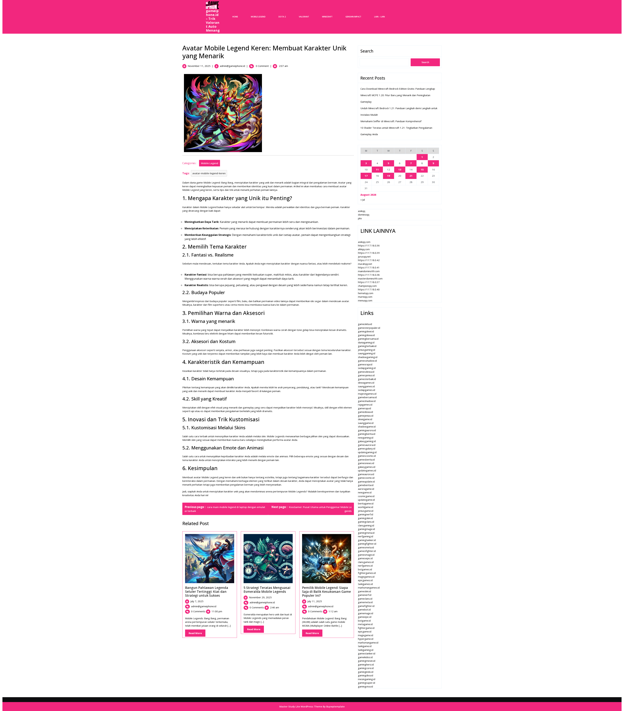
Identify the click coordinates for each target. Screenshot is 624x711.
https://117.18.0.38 (369, 274)
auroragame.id (366, 488)
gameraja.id (364, 408)
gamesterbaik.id (367, 379)
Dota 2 (282, 16)
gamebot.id (364, 609)
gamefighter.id (366, 606)
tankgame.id (364, 646)
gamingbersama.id (368, 338)
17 (366, 175)
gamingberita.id (366, 433)
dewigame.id (365, 419)
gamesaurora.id (366, 445)
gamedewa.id (365, 411)
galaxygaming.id (367, 441)
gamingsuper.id (366, 682)
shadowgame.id (367, 426)
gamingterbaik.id (367, 346)
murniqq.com (365, 296)
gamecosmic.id (366, 477)
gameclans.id (365, 598)
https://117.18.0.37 (369, 282)
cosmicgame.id (366, 496)
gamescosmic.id (367, 455)
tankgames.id (365, 584)
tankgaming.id (365, 649)
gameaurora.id (366, 474)
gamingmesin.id (366, 660)
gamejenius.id (365, 415)
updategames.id (367, 470)
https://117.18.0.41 (369, 267)
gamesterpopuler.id (369, 327)
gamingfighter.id (367, 543)
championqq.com (367, 285)
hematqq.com (365, 293)
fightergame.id (366, 628)
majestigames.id (367, 393)
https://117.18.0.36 (369, 245)
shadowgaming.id (367, 357)
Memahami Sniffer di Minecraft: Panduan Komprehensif (390, 121)
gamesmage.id (366, 554)
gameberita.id (365, 485)
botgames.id (365, 569)
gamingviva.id (365, 686)
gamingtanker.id (367, 540)
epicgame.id (364, 631)
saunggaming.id (366, 353)
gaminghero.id (366, 664)
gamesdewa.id (366, 371)
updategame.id (366, 499)
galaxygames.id (366, 466)
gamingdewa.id (366, 335)
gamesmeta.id (366, 547)
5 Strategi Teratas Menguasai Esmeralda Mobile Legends (267, 589)
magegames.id (366, 576)
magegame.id (365, 635)
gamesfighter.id (367, 551)
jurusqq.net (364, 256)
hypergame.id (365, 638)
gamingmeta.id (366, 532)
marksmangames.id (369, 587)
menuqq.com (365, 300)
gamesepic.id (365, 558)
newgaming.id (365, 437)
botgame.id (364, 620)
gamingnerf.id (365, 514)
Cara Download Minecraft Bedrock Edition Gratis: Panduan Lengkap (397, 88)
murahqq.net (365, 263)
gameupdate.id (366, 481)
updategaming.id (367, 452)
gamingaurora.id (367, 430)
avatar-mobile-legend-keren (209, 173)
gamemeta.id (365, 602)
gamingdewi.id (366, 331)
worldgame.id (365, 507)
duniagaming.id (366, 342)
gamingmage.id (366, 529)
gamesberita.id (366, 459)
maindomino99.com (369, 271)
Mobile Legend (258, 16)
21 (411, 175)
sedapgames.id (366, 390)
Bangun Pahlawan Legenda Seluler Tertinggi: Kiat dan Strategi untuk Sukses (206, 591)
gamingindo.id (365, 671)
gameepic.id (364, 616)
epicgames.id (365, 580)
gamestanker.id (366, 653)
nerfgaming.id (365, 536)
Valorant (304, 16)
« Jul (362, 199)
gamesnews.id (366, 463)
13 (399, 169)
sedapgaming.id (367, 368)
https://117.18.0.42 (369, 260)
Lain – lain (379, 16)
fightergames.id (367, 573)
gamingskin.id (365, 518)
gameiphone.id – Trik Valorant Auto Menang (213, 21)
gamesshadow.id (367, 360)
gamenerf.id (364, 594)
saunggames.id (366, 386)
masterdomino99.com (370, 278)
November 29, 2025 (260, 597)
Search (366, 51)
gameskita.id (365, 324)
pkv (360, 218)
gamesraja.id (365, 364)
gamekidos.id (365, 657)
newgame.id (364, 492)
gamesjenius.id (366, 375)
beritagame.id (365, 503)
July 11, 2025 (314, 601)
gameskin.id (364, 591)
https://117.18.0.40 (369, 289)
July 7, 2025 (196, 601)
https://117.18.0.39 (369, 252)
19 (388, 175)
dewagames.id (366, 382)
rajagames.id (365, 404)
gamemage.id (365, 613)
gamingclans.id (366, 521)
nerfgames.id (365, 565)
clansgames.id (366, 562)
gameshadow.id (367, 401)
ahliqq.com (364, 249)
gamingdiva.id (365, 675)
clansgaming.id (366, 525)
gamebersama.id (367, 397)
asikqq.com (364, 242)
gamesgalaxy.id (366, 448)
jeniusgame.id (365, 510)
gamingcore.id (366, 668)
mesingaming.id (366, 679)
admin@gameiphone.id (232, 66)
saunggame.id (365, 423)
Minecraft (327, 16)
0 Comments (198, 611)
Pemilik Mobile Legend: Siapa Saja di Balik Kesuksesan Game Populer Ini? (326, 591)
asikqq (361, 211)
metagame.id (365, 624)
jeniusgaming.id (366, 349)
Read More (197, 634)
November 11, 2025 (199, 66)
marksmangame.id (368, 642)
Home (235, 16)
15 (422, 169)
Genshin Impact (353, 16)
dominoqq (363, 214)
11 (377, 169)
